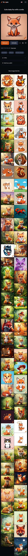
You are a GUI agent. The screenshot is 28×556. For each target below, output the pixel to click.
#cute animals (19, 52)
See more (13, 48)
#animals (4, 52)
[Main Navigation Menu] (25, 2)
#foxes (11, 52)
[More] (20, 43)
